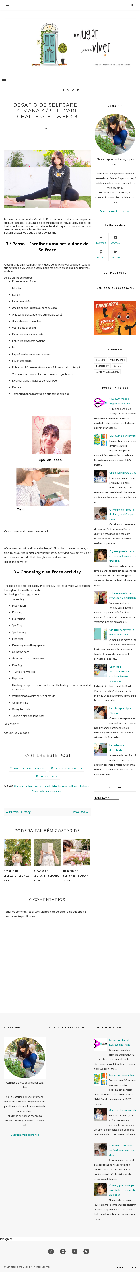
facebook (101, 243)
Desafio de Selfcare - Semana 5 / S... (16, 876)
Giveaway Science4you (122, 435)
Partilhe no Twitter (69, 768)
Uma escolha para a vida (122, 472)
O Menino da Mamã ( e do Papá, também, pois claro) (122, 514)
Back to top (125, 1267)
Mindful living (59, 785)
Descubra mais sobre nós (115, 211)
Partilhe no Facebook (29, 768)
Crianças (100, 360)
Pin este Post (49, 776)
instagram (115, 243)
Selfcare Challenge (79, 785)
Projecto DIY (102, 366)
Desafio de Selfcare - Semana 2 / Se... (75, 876)
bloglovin (115, 257)
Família (117, 366)
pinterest (101, 257)
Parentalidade (117, 360)
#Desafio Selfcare (24, 785)
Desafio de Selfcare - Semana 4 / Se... (46, 876)
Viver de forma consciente (47, 790)
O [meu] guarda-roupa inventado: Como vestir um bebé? (122, 556)
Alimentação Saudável (107, 372)
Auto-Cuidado (43, 785)
